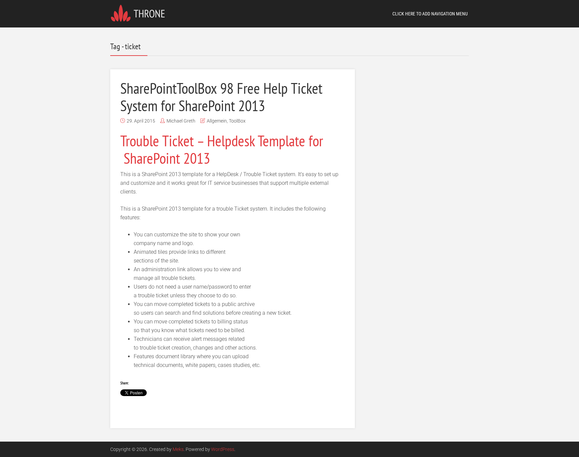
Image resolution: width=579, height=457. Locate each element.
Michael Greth (181, 121)
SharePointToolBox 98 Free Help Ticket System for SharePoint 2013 (221, 96)
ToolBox (237, 121)
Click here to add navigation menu (430, 13)
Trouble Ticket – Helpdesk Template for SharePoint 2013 (221, 149)
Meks (178, 449)
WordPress (222, 449)
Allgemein (217, 121)
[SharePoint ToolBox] (140, 12)
